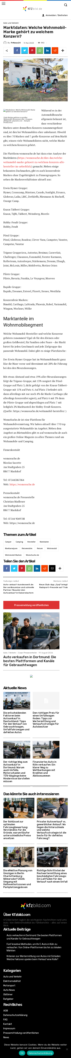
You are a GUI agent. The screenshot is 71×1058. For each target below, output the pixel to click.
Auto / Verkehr (9, 653)
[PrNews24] (5, 42)
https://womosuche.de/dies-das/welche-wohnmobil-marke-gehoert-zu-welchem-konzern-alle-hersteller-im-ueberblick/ (34, 162)
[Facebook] (17, 50)
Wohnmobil (52, 548)
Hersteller (31, 542)
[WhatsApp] (39, 50)
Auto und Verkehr (11, 23)
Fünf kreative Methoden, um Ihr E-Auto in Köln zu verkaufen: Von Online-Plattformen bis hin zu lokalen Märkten (34, 947)
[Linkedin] (47, 50)
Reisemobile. (27, 548)
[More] (62, 50)
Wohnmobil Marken (13, 555)
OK (22, 1053)
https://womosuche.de (22, 484)
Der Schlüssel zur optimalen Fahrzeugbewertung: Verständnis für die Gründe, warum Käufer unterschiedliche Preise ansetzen (17, 830)
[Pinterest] (32, 50)
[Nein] (67, 1049)
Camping (19, 542)
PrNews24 (16, 43)
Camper (8, 542)
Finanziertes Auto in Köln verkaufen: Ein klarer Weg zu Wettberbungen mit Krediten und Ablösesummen (44, 769)
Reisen (40, 548)
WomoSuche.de (32, 555)
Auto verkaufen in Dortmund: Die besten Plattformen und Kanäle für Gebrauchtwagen (29, 661)
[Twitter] (24, 50)
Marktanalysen (11, 548)
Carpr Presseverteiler (27, 653)
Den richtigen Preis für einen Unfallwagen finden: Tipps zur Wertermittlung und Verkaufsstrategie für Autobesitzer (46, 719)
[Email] (52, 568)
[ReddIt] (55, 50)
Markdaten (44, 542)
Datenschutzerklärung (40, 1053)
